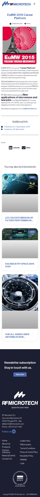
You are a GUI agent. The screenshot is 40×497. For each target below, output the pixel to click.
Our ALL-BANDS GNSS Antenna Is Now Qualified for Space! (17, 337)
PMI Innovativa (25, 445)
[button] (14, 147)
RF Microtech (18, 129)
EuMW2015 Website (30, 109)
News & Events (8, 455)
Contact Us (7, 459)
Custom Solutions (6, 451)
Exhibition (8, 129)
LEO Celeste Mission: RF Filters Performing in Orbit (19, 220)
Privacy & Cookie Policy (29, 452)
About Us (6, 444)
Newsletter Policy (26, 456)
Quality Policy (25, 441)
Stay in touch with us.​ (18, 367)
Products (6, 447)
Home (4, 440)
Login (22, 463)
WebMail (23, 460)
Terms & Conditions (27, 448)
